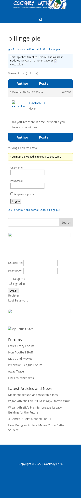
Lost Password (18, 300)
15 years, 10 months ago (35, 61)
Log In (16, 201)
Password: (16, 181)
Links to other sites (21, 378)
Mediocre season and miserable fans (33, 395)
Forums (17, 49)
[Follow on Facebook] (35, 475)
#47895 (66, 92)
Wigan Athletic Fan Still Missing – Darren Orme (39, 401)
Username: (16, 167)
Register (13, 295)
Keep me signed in (24, 194)
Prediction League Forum (25, 365)
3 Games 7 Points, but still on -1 (29, 419)
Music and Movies (20, 359)
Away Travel (16, 371)
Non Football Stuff (34, 49)
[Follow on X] (45, 475)
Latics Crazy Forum (21, 346)
